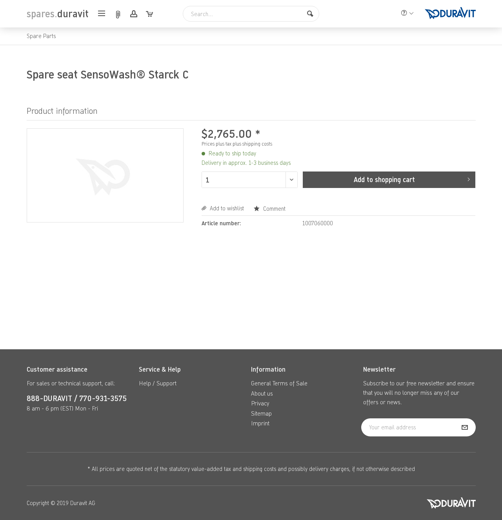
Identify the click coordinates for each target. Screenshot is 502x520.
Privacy (260, 403)
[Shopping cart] (149, 14)
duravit (58, 13)
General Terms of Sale (279, 383)
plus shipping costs (252, 144)
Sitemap (261, 413)
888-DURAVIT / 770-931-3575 (77, 398)
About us (262, 393)
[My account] (133, 14)
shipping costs (259, 468)
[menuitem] (104, 14)
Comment (274, 208)
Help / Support (157, 383)
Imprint (260, 423)
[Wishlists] (118, 14)
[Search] (310, 14)
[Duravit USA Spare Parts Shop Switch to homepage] (450, 14)
